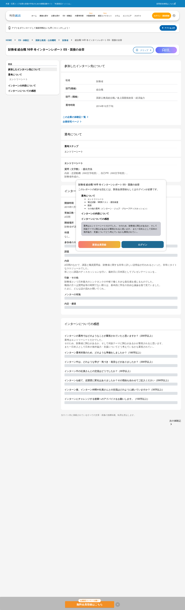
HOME (9, 40)
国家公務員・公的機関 (46, 40)
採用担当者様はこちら (165, 3)
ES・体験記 (23, 40)
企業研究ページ (71, 121)
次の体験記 (175, 420)
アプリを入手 (169, 28)
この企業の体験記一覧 (74, 117)
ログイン (142, 244)
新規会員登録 (99, 244)
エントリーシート (18, 79)
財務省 (65, 40)
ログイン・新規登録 (161, 15)
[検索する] (174, 15)
